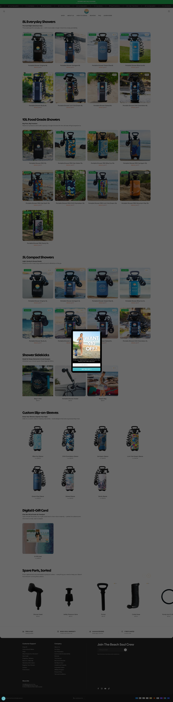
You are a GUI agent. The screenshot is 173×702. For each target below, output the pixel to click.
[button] (3, 699)
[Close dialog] (100, 331)
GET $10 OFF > (86, 369)
